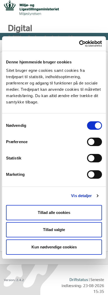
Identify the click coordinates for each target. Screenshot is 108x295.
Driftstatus (78, 280)
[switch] (94, 142)
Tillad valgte (54, 229)
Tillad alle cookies (54, 212)
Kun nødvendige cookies (54, 247)
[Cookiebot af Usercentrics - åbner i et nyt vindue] (79, 43)
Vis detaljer (81, 195)
